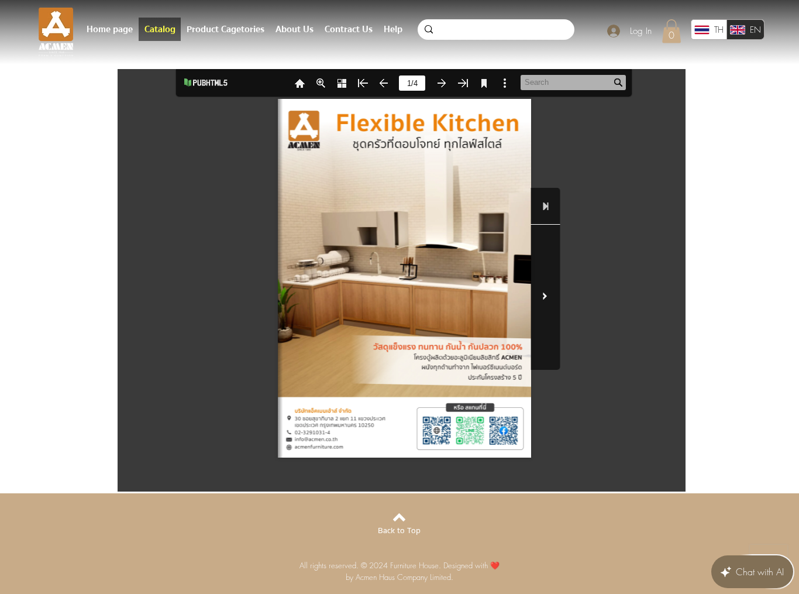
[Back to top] (399, 517)
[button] (671, 31)
